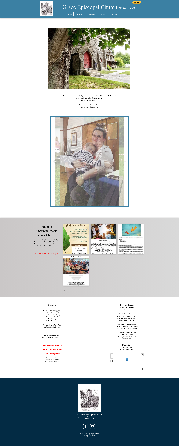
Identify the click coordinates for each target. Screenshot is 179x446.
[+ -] (127, 361)
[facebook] (85, 427)
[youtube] (92, 427)
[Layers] (142, 355)
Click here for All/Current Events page (46, 254)
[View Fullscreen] (112, 361)
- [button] (112, 357)
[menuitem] (71, 14)
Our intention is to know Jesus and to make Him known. (89, 106)
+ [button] (112, 355)
